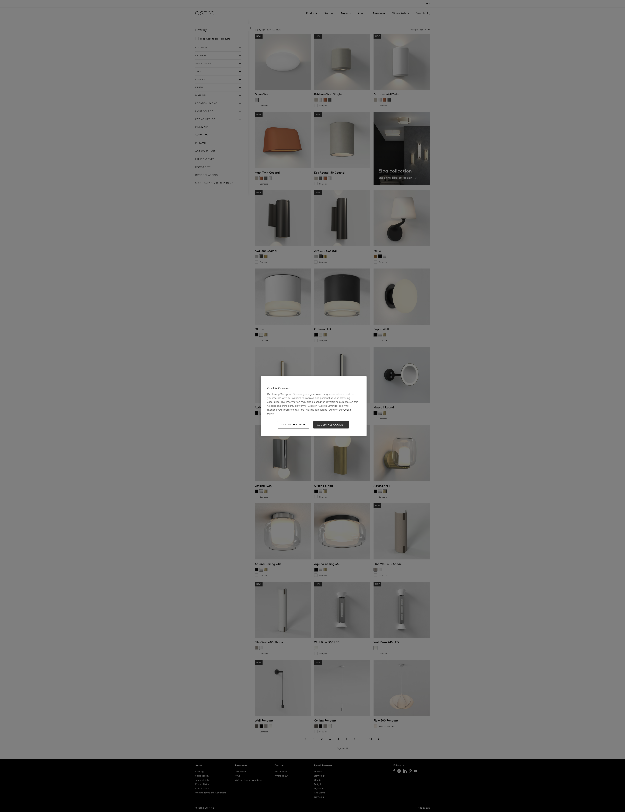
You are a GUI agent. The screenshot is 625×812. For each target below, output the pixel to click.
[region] (314, 406)
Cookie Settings (293, 424)
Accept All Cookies (331, 424)
